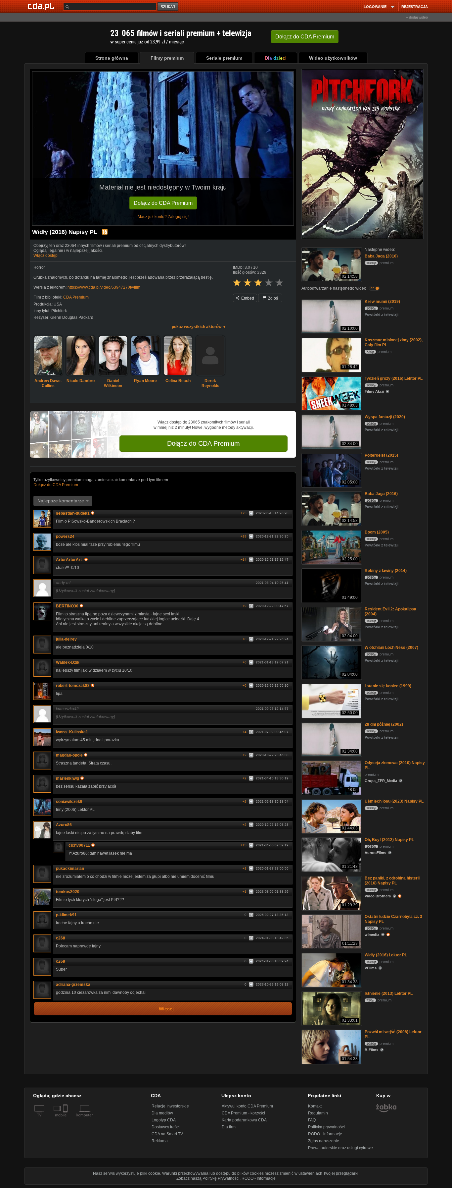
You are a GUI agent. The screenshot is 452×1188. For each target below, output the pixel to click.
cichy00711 (79, 845)
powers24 (65, 536)
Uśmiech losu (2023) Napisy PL (394, 801)
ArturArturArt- (69, 559)
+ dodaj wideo (417, 17)
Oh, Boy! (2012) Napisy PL (389, 839)
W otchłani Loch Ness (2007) (391, 647)
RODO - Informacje (259, 1178)
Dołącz (304, 36)
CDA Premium (76, 297)
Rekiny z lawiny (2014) (386, 570)
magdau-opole (69, 755)
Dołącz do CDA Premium (163, 203)
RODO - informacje (325, 1134)
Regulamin (318, 1113)
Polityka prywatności (326, 1127)
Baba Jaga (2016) (381, 256)
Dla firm (229, 1127)
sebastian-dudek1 (73, 513)
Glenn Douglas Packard (71, 317)
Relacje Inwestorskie (170, 1106)
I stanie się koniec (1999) (388, 686)
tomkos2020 (67, 891)
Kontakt (315, 1106)
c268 (60, 938)
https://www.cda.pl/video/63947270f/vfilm (104, 287)
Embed (247, 298)
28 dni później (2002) (384, 724)
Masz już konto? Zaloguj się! (163, 216)
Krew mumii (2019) (382, 301)
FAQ (312, 1120)
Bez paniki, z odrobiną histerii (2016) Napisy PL (392, 880)
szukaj (168, 6)
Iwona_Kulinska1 (72, 732)
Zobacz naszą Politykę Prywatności (208, 1178)
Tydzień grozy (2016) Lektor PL (394, 378)
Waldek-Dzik (67, 662)
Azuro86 (64, 824)
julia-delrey (66, 639)
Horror (39, 267)
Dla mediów (162, 1113)
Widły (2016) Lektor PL (386, 955)
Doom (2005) (377, 532)
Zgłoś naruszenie (323, 1141)
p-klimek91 (66, 915)
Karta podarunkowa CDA (244, 1120)
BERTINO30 (67, 606)
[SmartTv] (66, 1119)
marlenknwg (67, 778)
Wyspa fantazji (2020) (385, 417)
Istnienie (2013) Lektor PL (389, 993)
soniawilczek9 (69, 801)
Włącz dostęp (45, 255)
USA (58, 304)
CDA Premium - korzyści (243, 1113)
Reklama (160, 1141)
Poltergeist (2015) (381, 455)
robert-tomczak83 (73, 685)
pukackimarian (70, 868)
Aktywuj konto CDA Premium (247, 1106)
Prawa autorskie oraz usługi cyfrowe (340, 1148)
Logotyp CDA (164, 1120)
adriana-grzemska (73, 984)
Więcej (166, 1008)
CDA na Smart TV (167, 1134)
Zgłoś (272, 298)
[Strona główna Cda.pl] (42, 6)
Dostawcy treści (166, 1127)
